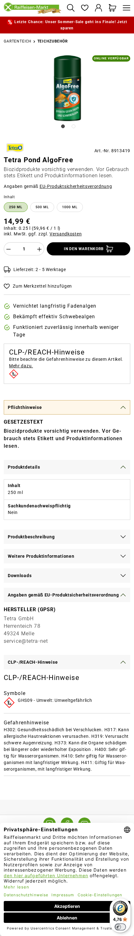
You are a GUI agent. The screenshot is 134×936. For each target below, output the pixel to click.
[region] (67, 96)
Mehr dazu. (21, 365)
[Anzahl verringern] (8, 248)
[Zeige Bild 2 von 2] (73, 126)
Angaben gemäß (58, 186)
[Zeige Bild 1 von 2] (63, 126)
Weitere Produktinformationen (41, 556)
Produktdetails (24, 467)
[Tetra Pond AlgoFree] (67, 88)
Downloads (19, 575)
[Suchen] (71, 8)
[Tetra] (15, 148)
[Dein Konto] (99, 8)
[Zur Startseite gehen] (33, 8)
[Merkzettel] (85, 8)
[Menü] (125, 8)
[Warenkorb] (113, 8)
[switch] (120, 926)
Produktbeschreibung (31, 536)
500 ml (42, 207)
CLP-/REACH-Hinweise (33, 662)
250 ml (15, 207)
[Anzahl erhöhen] (39, 248)
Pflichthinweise (25, 407)
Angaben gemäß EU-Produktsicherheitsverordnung (63, 594)
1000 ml (70, 207)
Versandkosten (66, 233)
